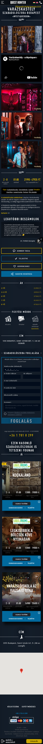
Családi (30, 190)
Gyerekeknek (23, 190)
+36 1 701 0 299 (21, 435)
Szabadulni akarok (16, 508)
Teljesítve (31, 508)
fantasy (25, 192)
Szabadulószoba (12, 190)
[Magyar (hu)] (34, 2)
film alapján (33, 192)
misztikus (9, 192)
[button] (21, 671)
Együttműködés (29, 707)
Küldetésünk (13, 707)
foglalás (34, 741)
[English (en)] (37, 2)
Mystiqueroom (21, 16)
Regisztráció (10, 742)
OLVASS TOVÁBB (21, 504)
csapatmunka (17, 192)
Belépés (9, 740)
